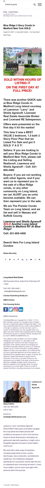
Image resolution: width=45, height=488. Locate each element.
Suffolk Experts (15, 485)
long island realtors (22, 32)
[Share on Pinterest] (18, 259)
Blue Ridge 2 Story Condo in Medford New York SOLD (19, 27)
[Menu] (39, 4)
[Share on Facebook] (5, 259)
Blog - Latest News (10, 12)
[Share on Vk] (31, 259)
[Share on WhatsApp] (14, 259)
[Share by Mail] (39, 259)
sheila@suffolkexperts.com (14, 291)
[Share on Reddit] (35, 259)
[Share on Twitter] (10, 259)
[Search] (33, 4)
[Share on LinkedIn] (23, 259)
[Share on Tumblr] (27, 259)
